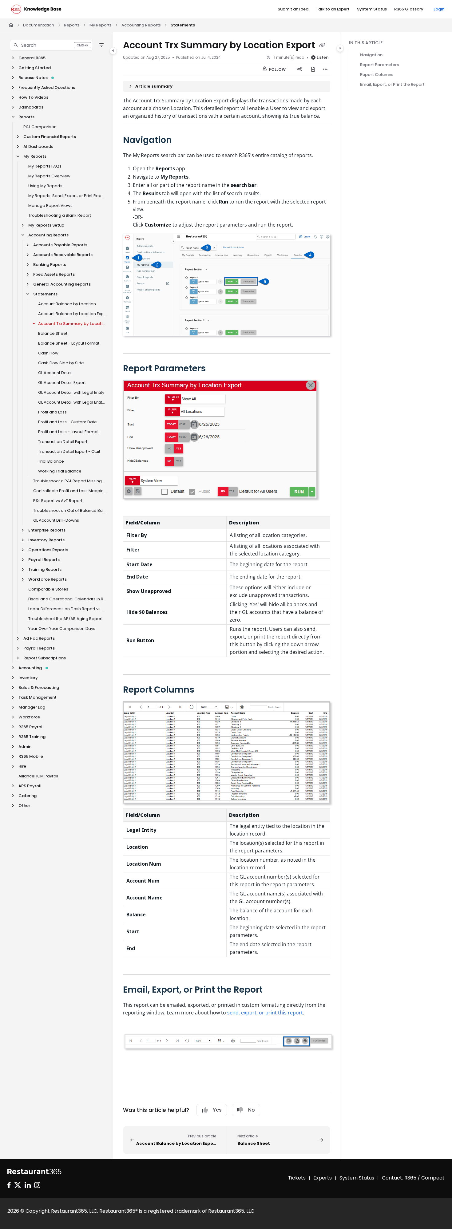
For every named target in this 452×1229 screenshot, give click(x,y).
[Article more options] (325, 69)
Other (24, 805)
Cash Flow (48, 353)
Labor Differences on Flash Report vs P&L (67, 609)
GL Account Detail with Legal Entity (71, 392)
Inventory (28, 678)
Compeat (433, 1177)
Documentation (38, 25)
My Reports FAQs (44, 166)
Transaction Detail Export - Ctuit (69, 451)
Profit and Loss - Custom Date (67, 422)
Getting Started (34, 68)
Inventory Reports (46, 540)
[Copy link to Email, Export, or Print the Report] (272, 990)
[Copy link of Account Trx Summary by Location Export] (322, 46)
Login (439, 9)
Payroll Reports (44, 560)
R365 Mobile (30, 756)
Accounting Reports (141, 25)
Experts (322, 1177)
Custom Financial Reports (49, 137)
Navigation (371, 55)
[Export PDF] (313, 69)
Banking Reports (49, 264)
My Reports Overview (49, 176)
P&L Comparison (40, 127)
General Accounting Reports (62, 284)
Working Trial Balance (59, 471)
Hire (22, 766)
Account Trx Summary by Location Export (72, 323)
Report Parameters (379, 65)
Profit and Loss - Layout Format (68, 432)
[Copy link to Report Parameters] (215, 369)
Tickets (297, 1177)
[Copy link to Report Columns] (204, 690)
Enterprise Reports (46, 530)
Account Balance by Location (67, 304)
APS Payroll (30, 786)
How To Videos (33, 97)
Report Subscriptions (44, 658)
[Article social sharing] (299, 69)
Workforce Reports (47, 579)
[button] (51, 45)
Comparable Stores (48, 589)
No (251, 1109)
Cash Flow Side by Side (61, 363)
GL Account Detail (55, 373)
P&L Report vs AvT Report (57, 501)
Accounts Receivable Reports (63, 255)
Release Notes (33, 78)
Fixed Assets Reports (54, 274)
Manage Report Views (50, 205)
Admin (24, 746)
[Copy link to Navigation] (182, 140)
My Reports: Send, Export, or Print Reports (67, 196)
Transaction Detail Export (62, 442)
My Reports (100, 25)
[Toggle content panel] (340, 48)
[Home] (36, 9)
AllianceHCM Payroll (38, 776)
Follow (277, 69)
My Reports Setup (46, 225)
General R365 (32, 58)
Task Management (37, 697)
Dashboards (30, 107)
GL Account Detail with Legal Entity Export (72, 402)
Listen (322, 57)
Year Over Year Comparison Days (61, 628)
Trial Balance (51, 461)
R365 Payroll (31, 727)
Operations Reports (48, 550)
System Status (356, 1177)
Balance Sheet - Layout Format (68, 343)
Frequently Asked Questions (46, 87)
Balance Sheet (52, 333)
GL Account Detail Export (62, 382)
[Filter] (101, 45)
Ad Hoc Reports (39, 638)
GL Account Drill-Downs (56, 520)
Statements (183, 25)
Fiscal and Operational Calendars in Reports (67, 599)
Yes (217, 1109)
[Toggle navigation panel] (113, 50)
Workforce (29, 717)
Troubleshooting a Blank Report (59, 215)
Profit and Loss (52, 412)
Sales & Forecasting (38, 687)
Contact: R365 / (401, 1177)
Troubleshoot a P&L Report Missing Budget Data (70, 481)
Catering (27, 796)
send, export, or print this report (265, 1012)
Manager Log (31, 707)
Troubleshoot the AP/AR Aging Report (65, 619)
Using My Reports (45, 186)
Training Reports (44, 569)
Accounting (30, 668)
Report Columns (376, 74)
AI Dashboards (38, 146)
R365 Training (32, 737)
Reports (72, 25)
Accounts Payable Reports (60, 245)
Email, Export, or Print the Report (392, 84)
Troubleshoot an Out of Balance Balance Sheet (70, 510)
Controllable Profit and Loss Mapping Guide (70, 491)
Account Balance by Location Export (72, 314)
